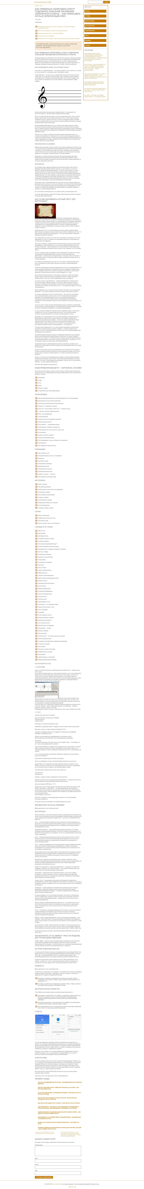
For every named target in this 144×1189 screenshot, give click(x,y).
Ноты (87, 35)
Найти (106, 2)
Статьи (87, 45)
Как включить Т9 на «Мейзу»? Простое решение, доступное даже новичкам (59, 38)
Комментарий (38, 1145)
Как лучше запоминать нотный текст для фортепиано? (53, 30)
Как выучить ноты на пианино (46, 36)
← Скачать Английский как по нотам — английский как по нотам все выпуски (45, 1133)
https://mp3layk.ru (57, 1184)
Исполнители (89, 26)
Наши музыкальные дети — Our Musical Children (51, 33)
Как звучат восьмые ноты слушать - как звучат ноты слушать (59, 1103)
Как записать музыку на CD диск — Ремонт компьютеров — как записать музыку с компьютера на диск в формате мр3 (95, 76)
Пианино (88, 40)
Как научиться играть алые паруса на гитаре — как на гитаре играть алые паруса (95, 90)
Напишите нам (72, 1186)
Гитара (87, 11)
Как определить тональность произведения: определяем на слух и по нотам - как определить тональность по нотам (58, 1107)
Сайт (36, 1170)
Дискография (89, 21)
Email (37, 1164)
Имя (36, 1158)
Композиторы (90, 30)
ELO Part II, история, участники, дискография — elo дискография (94, 96)
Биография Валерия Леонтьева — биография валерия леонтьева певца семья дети (94, 83)
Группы (87, 16)
